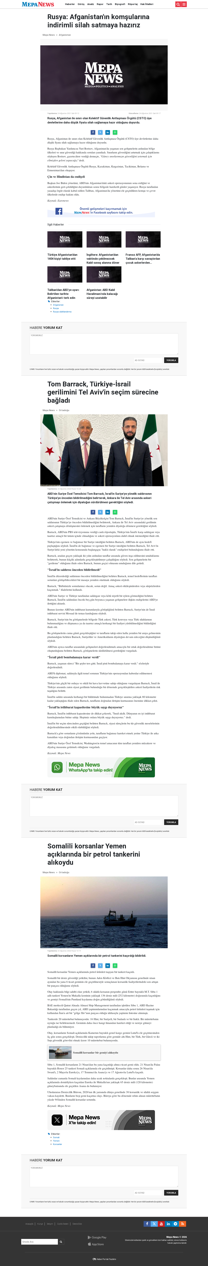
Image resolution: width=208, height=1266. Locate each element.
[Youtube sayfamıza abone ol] (161, 1224)
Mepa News (49, 35)
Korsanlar (57, 1144)
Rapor (100, 4)
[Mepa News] (38, 4)
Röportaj (133, 4)
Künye (40, 1224)
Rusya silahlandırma (62, 311)
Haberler (70, 4)
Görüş (81, 4)
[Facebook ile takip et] (147, 1224)
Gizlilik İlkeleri (62, 1224)
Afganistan (65, 35)
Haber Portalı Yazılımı (106, 1259)
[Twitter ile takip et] (154, 1224)
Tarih (109, 4)
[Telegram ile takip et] (175, 1224)
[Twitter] (100, 132)
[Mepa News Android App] (97, 1237)
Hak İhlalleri (146, 4)
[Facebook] (93, 132)
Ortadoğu (64, 410)
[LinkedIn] (107, 132)
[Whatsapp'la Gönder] (115, 132)
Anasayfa (29, 1224)
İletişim (50, 1224)
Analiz (90, 4)
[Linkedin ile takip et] (168, 1224)
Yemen (56, 1141)
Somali (56, 1137)
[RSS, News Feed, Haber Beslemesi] (182, 1224)
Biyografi (120, 4)
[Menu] (183, 4)
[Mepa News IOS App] (97, 1244)
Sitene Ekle (77, 1224)
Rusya (56, 308)
